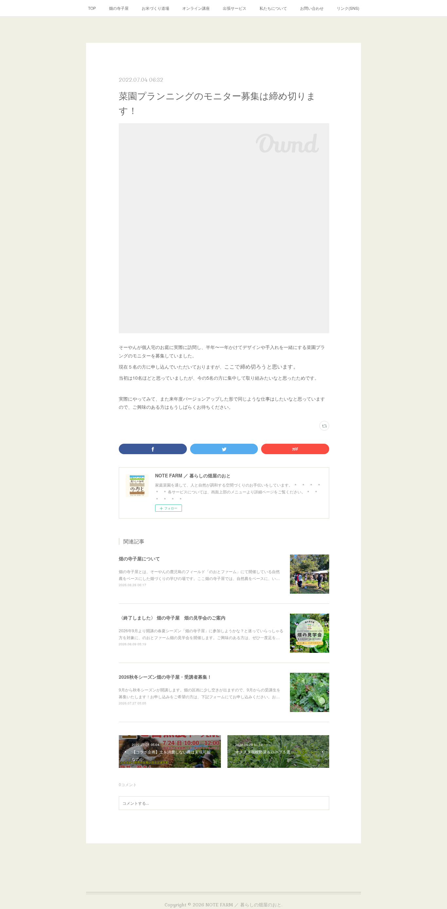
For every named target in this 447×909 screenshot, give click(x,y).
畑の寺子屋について (139, 558)
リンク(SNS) (348, 8)
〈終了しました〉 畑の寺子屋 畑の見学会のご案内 (172, 617)
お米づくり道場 (155, 8)
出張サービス (234, 8)
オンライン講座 (196, 8)
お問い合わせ (312, 8)
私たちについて (273, 8)
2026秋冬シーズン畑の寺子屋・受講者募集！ (165, 676)
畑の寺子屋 (119, 8)
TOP (92, 8)
